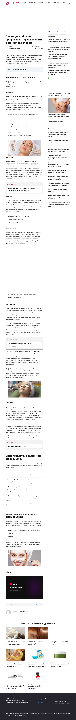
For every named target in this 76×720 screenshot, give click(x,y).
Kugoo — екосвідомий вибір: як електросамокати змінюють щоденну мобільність (58, 142)
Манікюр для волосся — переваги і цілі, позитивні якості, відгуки (36, 642)
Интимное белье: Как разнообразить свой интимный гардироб (57, 157)
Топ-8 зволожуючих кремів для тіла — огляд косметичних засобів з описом (60, 664)
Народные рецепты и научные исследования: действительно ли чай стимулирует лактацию (58, 149)
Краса (24, 2)
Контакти (57, 699)
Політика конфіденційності (61, 701)
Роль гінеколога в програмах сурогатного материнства (57, 171)
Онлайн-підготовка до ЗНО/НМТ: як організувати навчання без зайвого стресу (59, 204)
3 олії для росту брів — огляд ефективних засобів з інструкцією (37, 686)
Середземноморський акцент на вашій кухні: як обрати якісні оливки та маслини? (58, 177)
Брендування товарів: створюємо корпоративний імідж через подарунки (58, 196)
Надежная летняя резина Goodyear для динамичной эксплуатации (58, 184)
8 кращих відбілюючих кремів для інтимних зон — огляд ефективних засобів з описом (37, 664)
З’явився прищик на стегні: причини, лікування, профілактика (58, 115)
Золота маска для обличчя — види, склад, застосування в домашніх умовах (15, 664)
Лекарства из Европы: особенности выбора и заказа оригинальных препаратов (59, 41)
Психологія (32, 2)
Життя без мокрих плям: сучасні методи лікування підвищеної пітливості (58, 134)
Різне (64, 2)
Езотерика (56, 2)
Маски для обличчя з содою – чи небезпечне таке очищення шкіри (60, 642)
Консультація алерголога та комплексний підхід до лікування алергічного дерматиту (58, 164)
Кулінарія (47, 2)
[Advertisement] (18, 257)
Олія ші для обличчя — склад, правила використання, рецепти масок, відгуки (15, 642)
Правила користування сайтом (62, 703)
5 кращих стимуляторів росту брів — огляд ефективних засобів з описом (15, 686)
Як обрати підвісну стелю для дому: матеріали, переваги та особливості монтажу (57, 56)
